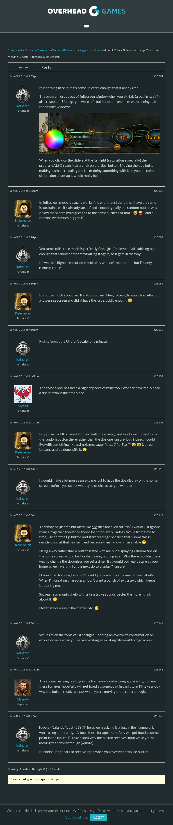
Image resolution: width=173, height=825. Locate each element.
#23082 (158, 190)
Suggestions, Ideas (90, 50)
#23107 (158, 376)
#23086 (158, 329)
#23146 (158, 669)
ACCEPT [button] (98, 817)
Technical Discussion (64, 50)
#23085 (158, 283)
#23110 (158, 469)
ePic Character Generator (34, 50)
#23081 (158, 76)
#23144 (158, 623)
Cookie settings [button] (76, 817)
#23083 (158, 237)
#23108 (158, 422)
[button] (86, 26)
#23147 (158, 716)
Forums (13, 50)
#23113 (158, 515)
